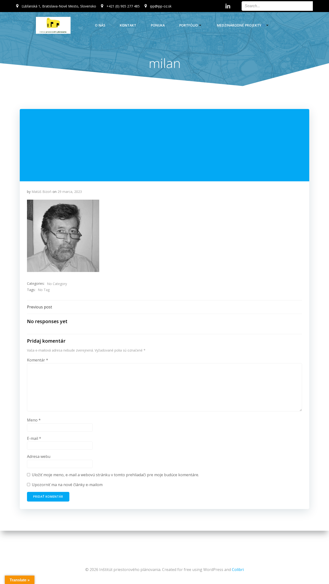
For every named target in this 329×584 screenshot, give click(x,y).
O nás (100, 25)
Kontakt (128, 25)
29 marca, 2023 (70, 191)
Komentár (37, 360)
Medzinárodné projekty (239, 25)
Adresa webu (38, 456)
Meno (34, 420)
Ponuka (158, 25)
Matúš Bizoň (42, 191)
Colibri (238, 569)
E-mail (34, 438)
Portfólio (188, 25)
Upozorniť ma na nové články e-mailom (67, 484)
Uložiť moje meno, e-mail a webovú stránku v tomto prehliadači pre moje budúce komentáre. (115, 474)
